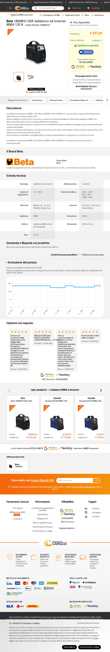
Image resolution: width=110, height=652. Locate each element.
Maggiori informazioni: (18, 100)
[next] (107, 100)
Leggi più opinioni (66, 528)
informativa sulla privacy (85, 487)
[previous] (3, 100)
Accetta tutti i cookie (89, 647)
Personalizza (69, 647)
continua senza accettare (88, 623)
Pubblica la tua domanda (93, 255)
